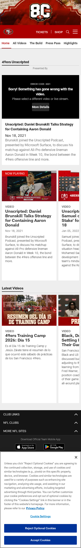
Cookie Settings (40, 516)
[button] (40, 107)
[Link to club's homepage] (8, 30)
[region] (40, 499)
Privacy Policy (35, 508)
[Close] (76, 457)
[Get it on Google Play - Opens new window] (54, 449)
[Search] (67, 32)
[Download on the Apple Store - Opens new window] (25, 447)
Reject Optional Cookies (40, 528)
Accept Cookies (41, 540)
